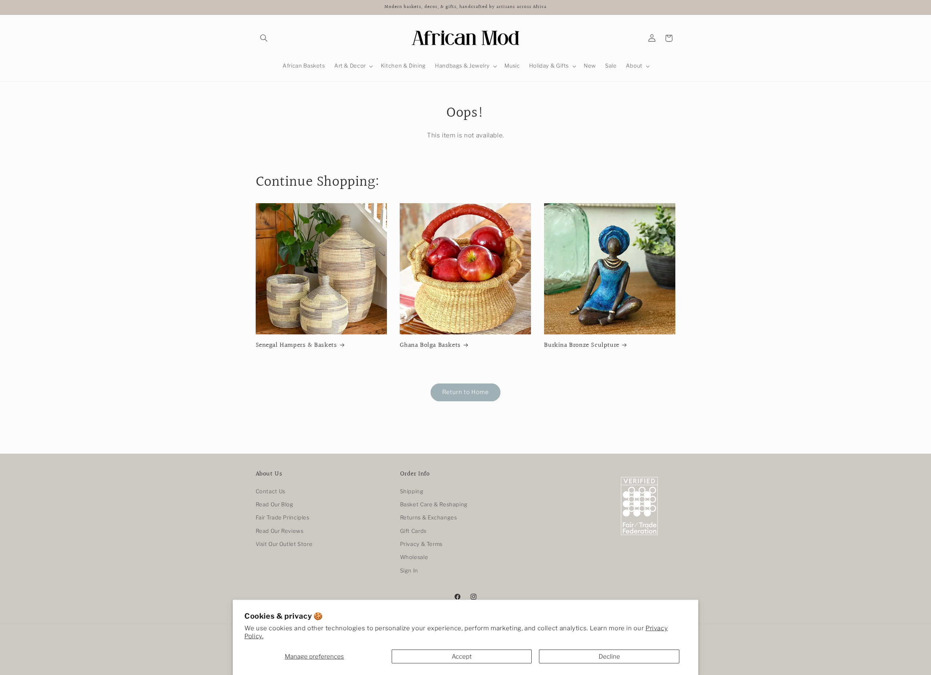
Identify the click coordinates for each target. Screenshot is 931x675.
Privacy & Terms (421, 544)
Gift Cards (413, 531)
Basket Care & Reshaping (434, 504)
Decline (609, 656)
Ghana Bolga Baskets (430, 345)
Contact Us (270, 491)
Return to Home (465, 392)
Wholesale (414, 557)
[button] (264, 38)
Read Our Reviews (280, 531)
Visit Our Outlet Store (284, 544)
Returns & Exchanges (428, 517)
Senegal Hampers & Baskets (296, 345)
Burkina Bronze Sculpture (581, 345)
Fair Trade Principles (282, 517)
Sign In (409, 570)
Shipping (412, 491)
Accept (462, 656)
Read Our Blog (274, 504)
